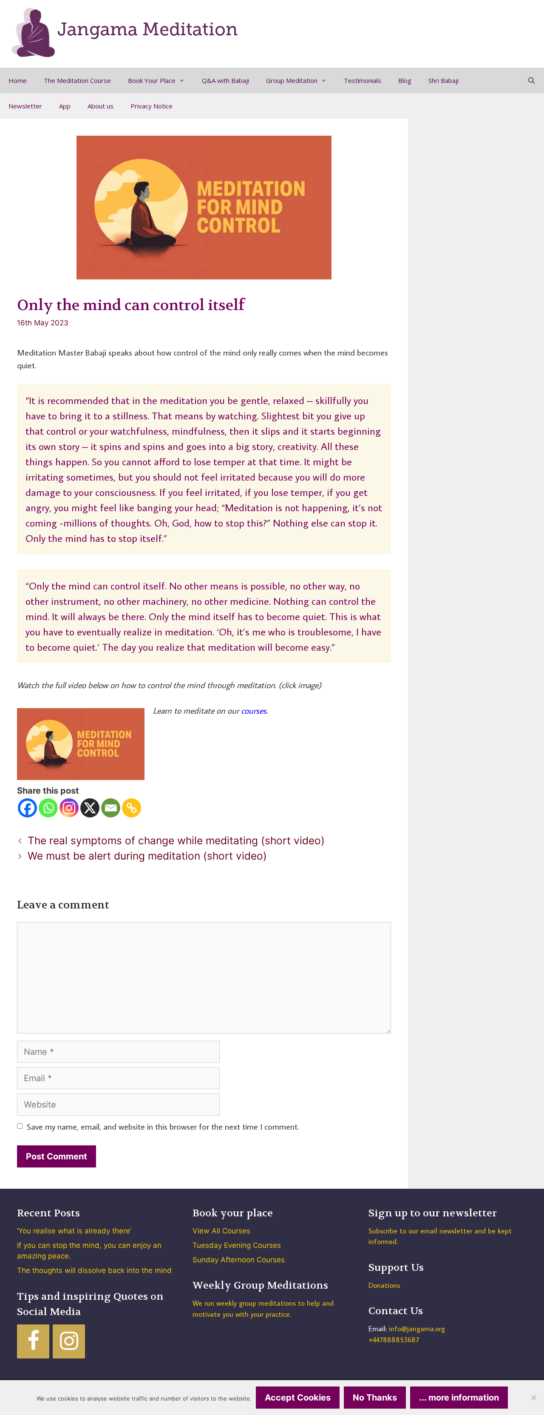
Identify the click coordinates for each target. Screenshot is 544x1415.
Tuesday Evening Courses (237, 1245)
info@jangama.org (417, 1328)
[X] (89, 807)
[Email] (110, 807)
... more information (459, 1397)
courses (253, 710)
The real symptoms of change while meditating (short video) (176, 840)
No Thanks (375, 1397)
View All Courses (221, 1231)
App (65, 106)
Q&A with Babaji (225, 80)
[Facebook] (27, 807)
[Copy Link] (131, 807)
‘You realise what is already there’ (74, 1231)
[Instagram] (69, 807)
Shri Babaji (443, 80)
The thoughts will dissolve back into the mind (94, 1270)
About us (100, 106)
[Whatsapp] (48, 807)
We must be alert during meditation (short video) (147, 855)
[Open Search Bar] (531, 80)
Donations (384, 1285)
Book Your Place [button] (152, 80)
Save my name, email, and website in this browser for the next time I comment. (163, 1126)
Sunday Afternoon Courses (239, 1260)
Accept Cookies (298, 1397)
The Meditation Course (77, 80)
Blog (404, 80)
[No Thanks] (533, 1397)
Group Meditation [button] (291, 80)
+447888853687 (393, 1339)
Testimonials (362, 80)
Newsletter (25, 106)
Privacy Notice (151, 106)
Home (17, 80)
